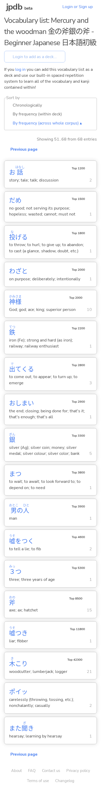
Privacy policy (78, 770)
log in (20, 69)
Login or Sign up (77, 7)
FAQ (32, 770)
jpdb (14, 6)
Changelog (64, 780)
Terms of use (38, 780)
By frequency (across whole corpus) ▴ (47, 123)
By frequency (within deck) (37, 114)
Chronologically (27, 105)
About (16, 770)
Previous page (24, 149)
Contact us (51, 770)
